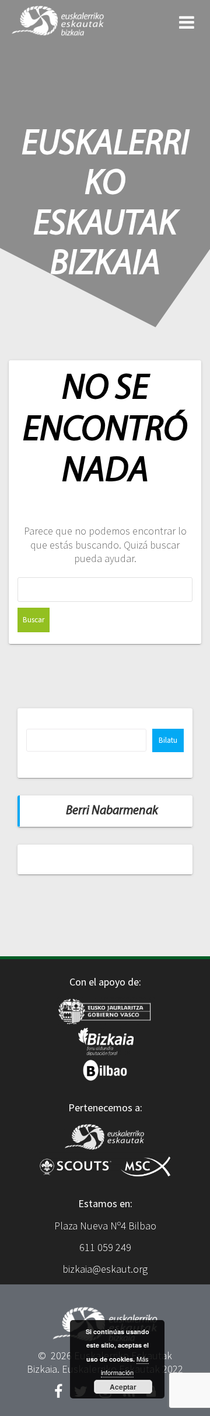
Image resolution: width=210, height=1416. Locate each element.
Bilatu (168, 740)
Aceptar (123, 1386)
